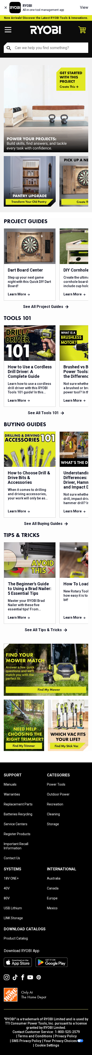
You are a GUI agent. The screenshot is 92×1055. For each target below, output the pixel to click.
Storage (53, 824)
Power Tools (56, 784)
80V (7, 898)
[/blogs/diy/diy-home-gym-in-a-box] (46, 108)
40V (7, 888)
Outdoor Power (58, 794)
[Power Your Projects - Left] (46, 670)
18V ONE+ (11, 878)
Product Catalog (16, 938)
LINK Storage (13, 918)
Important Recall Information (16, 846)
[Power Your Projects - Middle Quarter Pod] (24, 725)
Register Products (17, 834)
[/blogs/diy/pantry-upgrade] (30, 181)
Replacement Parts (18, 804)
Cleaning (53, 814)
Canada (53, 888)
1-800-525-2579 (67, 1032)
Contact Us (12, 858)
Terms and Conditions (35, 1036)
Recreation (55, 804)
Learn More (17, 294)
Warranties (12, 794)
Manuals (10, 784)
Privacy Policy (66, 1036)
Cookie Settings (47, 1045)
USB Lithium (13, 908)
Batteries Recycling (18, 814)
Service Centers (15, 824)
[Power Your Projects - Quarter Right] (68, 725)
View (84, 7)
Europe (52, 898)
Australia (53, 878)
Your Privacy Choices (60, 1041)
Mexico (52, 908)
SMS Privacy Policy (26, 1041)
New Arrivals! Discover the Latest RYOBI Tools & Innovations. (46, 18)
